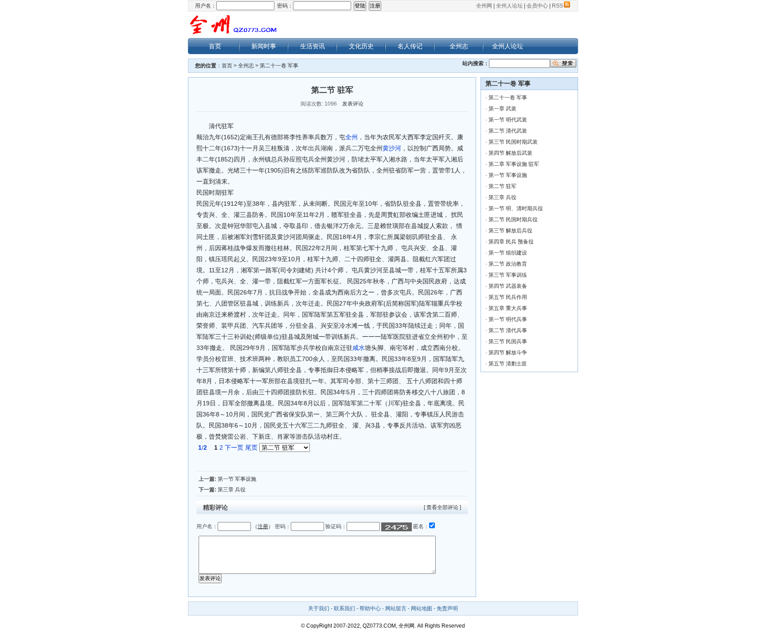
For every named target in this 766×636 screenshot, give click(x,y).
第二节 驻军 (502, 186)
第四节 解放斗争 (508, 352)
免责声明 (447, 608)
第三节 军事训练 (508, 275)
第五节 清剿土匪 (508, 364)
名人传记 (410, 46)
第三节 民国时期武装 (513, 142)
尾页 (251, 447)
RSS (557, 6)
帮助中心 (370, 608)
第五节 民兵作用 (508, 297)
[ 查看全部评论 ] (442, 507)
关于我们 (318, 608)
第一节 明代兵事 (508, 319)
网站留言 (395, 608)
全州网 (484, 6)
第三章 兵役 (232, 490)
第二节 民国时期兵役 (513, 219)
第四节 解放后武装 (510, 153)
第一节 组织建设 (508, 253)
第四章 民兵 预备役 (511, 242)
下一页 (234, 447)
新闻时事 (263, 46)
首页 (215, 46)
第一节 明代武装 (508, 120)
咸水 (358, 347)
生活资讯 (312, 46)
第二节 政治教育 (508, 264)
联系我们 (344, 608)
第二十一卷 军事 (279, 66)
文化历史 (361, 46)
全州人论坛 (509, 6)
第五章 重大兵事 (508, 308)
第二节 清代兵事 (508, 330)
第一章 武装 (502, 109)
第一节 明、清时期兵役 (516, 208)
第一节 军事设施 (237, 479)
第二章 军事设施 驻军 (514, 164)
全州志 (458, 46)
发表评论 (352, 104)
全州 (351, 137)
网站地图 (421, 608)
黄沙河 (392, 148)
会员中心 (537, 6)
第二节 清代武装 (508, 131)
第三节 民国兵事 (508, 341)
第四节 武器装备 (508, 286)
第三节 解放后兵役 (510, 231)
